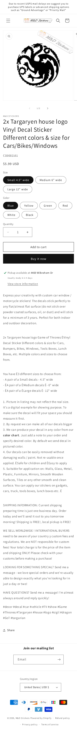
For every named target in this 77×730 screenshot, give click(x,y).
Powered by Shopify (41, 718)
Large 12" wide (17, 189)
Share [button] (11, 630)
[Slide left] (29, 108)
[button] (8, 20)
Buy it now (38, 259)
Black (29, 215)
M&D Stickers (23, 718)
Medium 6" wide (51, 180)
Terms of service (50, 724)
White (11, 215)
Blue (10, 205)
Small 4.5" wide (18, 180)
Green (48, 205)
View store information (23, 284)
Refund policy (62, 718)
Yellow (28, 205)
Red (65, 205)
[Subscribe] (58, 659)
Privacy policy (29, 724)
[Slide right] (47, 108)
